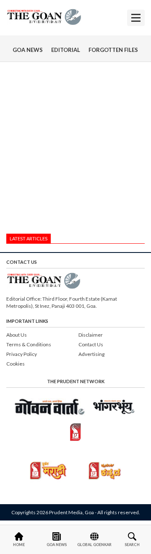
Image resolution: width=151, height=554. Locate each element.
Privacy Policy (21, 354)
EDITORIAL (65, 49)
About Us (16, 335)
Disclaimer (90, 335)
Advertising (91, 354)
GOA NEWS (28, 49)
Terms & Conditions (28, 344)
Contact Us (90, 344)
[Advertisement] (75, 150)
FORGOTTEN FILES (113, 49)
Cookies (15, 364)
